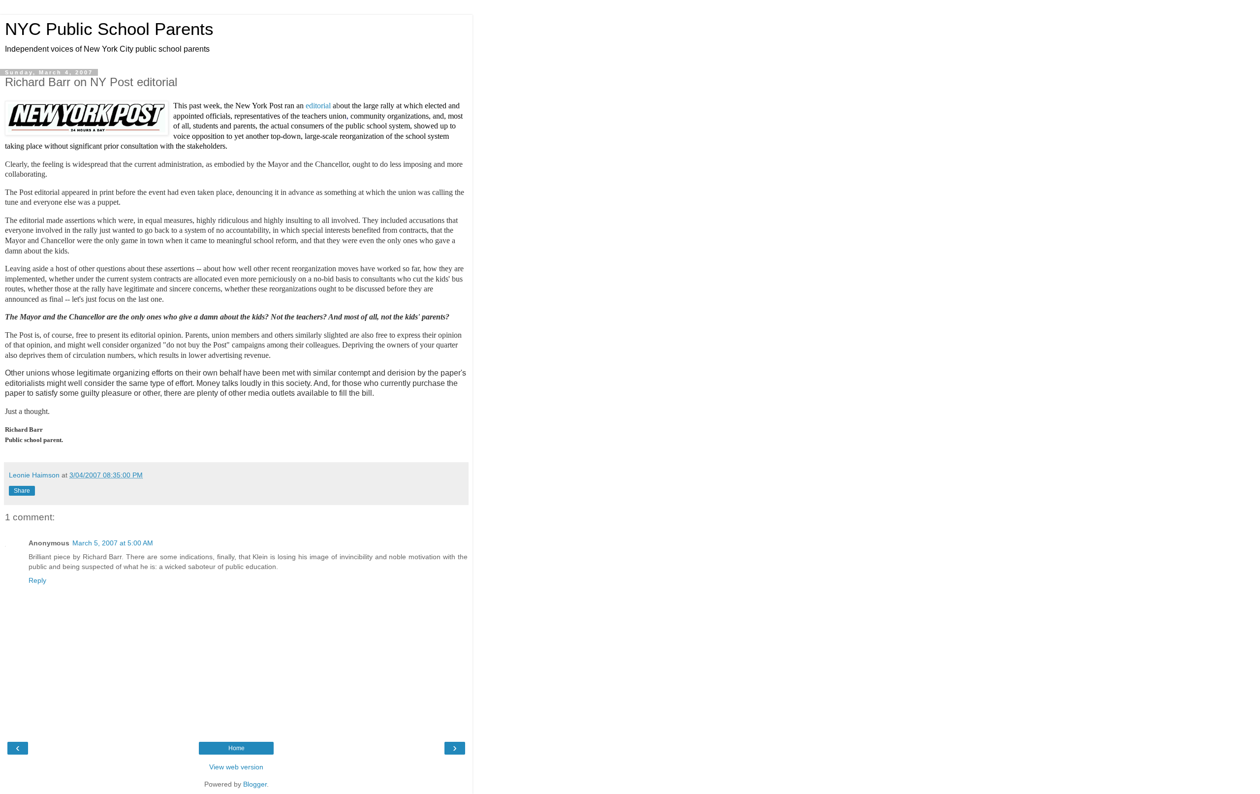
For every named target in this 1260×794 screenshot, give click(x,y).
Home (236, 748)
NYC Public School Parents (109, 29)
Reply (37, 580)
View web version (236, 767)
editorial (319, 105)
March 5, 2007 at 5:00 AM (112, 543)
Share (22, 490)
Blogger (255, 784)
